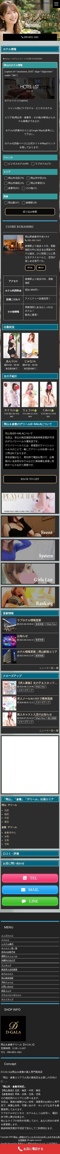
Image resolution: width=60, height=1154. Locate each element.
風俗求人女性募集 (9, 969)
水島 (6, 836)
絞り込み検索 (30, 211)
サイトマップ (7, 999)
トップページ (7, 935)
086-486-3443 (34, 240)
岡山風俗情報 (7, 978)
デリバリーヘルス (14, 445)
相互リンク (6, 991)
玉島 (6, 840)
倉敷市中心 (10, 832)
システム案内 (7, 944)
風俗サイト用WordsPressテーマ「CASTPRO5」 (38, 1143)
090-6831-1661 (30, 37)
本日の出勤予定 (8, 952)
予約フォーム (7, 982)
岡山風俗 (9, 433)
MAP (42, 268)
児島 (6, 844)
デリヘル (35, 449)
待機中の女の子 (8, 960)
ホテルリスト (7, 974)
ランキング (6, 965)
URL (31, 268)
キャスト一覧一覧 (9, 948)
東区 (6, 822)
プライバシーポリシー (11, 995)
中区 (6, 818)
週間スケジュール (9, 956)
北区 (6, 810)
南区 (6, 814)
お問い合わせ (7, 986)
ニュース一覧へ (47, 668)
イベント (5, 939)
